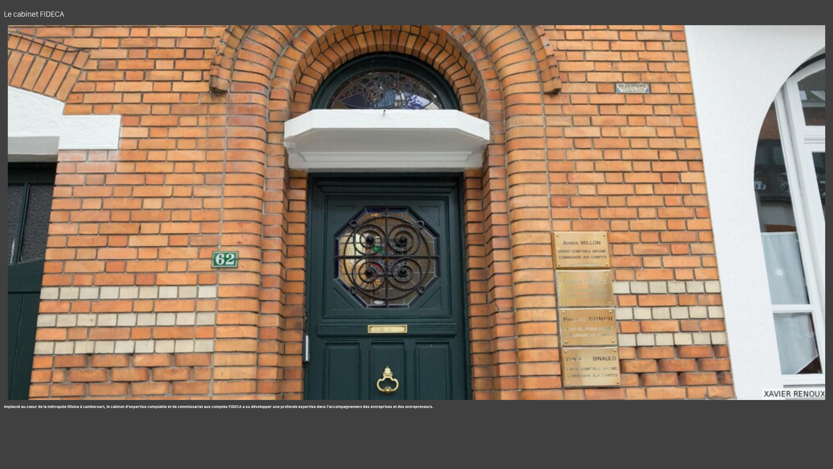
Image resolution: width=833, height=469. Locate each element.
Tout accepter (27, 457)
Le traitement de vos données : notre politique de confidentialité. (51, 446)
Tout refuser (69, 457)
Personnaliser (112, 457)
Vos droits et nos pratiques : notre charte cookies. (40, 442)
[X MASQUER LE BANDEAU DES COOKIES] (134, 410)
